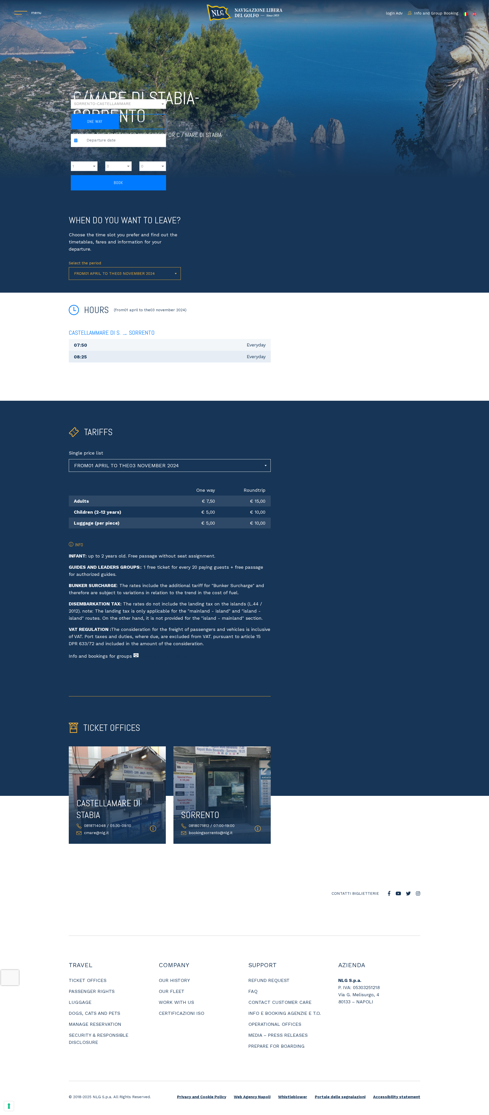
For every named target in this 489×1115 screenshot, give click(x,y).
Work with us (176, 986)
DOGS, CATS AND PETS (94, 997)
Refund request (269, 964)
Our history (174, 964)
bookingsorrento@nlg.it (165, 656)
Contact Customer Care (279, 986)
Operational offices (274, 1008)
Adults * (78, 156)
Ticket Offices (87, 964)
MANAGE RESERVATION (95, 1008)
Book (118, 182)
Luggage (80, 986)
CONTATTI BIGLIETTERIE (355, 885)
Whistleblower (292, 1081)
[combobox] (125, 273)
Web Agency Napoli (252, 1081)
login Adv (394, 13)
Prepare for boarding (276, 1030)
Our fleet (171, 975)
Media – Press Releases (278, 1019)
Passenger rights (92, 975)
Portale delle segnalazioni (340, 1081)
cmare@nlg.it (96, 833)
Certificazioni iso (181, 997)
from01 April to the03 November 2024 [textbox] (114, 273)
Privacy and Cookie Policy (201, 1081)
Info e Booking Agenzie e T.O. (284, 997)
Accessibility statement (396, 1081)
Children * (114, 156)
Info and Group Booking (436, 13)
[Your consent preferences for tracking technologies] (9, 1106)
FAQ (252, 975)
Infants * (147, 156)
